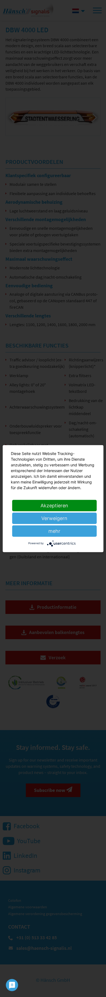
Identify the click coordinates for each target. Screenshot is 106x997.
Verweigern (54, 518)
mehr (54, 531)
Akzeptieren (54, 505)
